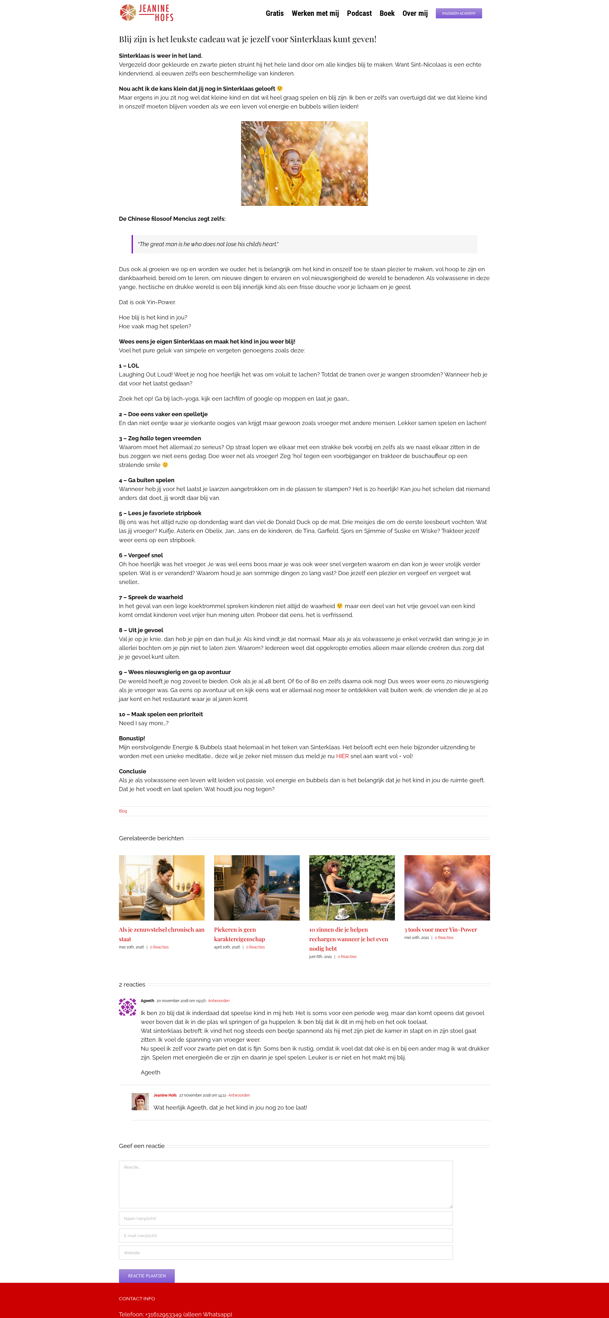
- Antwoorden (218, 1001)
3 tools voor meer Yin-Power (440, 929)
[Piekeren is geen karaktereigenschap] (257, 858)
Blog (123, 811)
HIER (342, 756)
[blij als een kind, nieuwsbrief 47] (304, 124)
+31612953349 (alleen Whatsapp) (188, 1314)
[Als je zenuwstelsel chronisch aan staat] (162, 858)
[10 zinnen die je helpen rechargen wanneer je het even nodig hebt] (352, 858)
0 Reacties (159, 947)
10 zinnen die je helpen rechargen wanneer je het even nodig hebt (348, 939)
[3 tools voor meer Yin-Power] (447, 858)
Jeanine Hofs (165, 1095)
